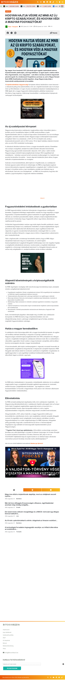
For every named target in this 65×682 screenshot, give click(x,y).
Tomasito (18, 531)
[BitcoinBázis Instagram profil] (41, 2)
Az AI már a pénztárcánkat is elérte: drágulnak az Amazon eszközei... (31, 520)
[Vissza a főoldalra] (9, 1)
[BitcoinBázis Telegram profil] (50, 2)
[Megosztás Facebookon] (7, 33)
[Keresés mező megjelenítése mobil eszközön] (57, 2)
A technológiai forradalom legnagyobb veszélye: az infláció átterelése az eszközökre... (31, 528)
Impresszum (6, 629)
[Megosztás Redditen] (15, 33)
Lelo (17, 516)
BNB (7, 6)
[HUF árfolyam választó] (62, 6)
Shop (4, 648)
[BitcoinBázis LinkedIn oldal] (47, 2)
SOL (24, 6)
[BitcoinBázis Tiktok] (53, 2)
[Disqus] (32, 555)
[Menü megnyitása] (62, 2)
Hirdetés (8, 11)
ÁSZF (4, 637)
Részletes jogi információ (36, 443)
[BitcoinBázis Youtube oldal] (44, 2)
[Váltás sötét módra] (60, 2)
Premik (18, 507)
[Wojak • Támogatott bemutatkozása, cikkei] (6, 26)
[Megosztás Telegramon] (11, 33)
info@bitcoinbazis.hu (11, 652)
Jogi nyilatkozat (7, 632)
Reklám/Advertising (8, 646)
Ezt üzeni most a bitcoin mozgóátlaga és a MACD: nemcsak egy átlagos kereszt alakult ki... (32, 513)
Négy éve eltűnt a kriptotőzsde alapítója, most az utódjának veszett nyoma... (30, 495)
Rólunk (5, 643)
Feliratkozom (12, 668)
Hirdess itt (42, 198)
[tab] (14, 490)
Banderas (19, 498)
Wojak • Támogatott (13, 26)
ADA (57, 6)
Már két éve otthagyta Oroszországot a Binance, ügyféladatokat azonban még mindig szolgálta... (29, 504)
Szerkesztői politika (8, 635)
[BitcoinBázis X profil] (38, 2)
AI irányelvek (6, 640)
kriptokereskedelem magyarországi (17, 84)
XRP (40, 6)
